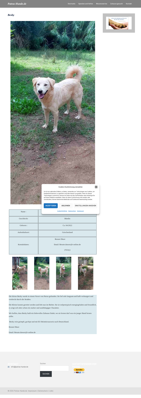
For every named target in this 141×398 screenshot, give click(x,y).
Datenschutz (72, 211)
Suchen (43, 363)
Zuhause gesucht (116, 4)
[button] (96, 187)
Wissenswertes (101, 4)
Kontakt (129, 4)
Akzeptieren (50, 206)
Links (51, 391)
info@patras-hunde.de (19, 367)
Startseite (71, 4)
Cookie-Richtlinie (62, 211)
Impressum (80, 211)
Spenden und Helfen (85, 4)
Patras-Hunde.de (17, 3)
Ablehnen (65, 206)
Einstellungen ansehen (85, 206)
